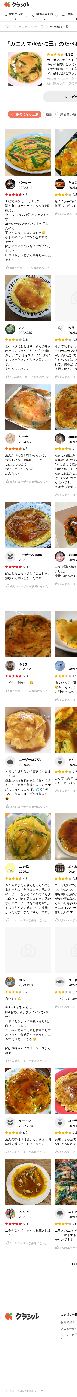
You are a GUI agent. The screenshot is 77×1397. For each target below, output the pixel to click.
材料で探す (68, 1322)
